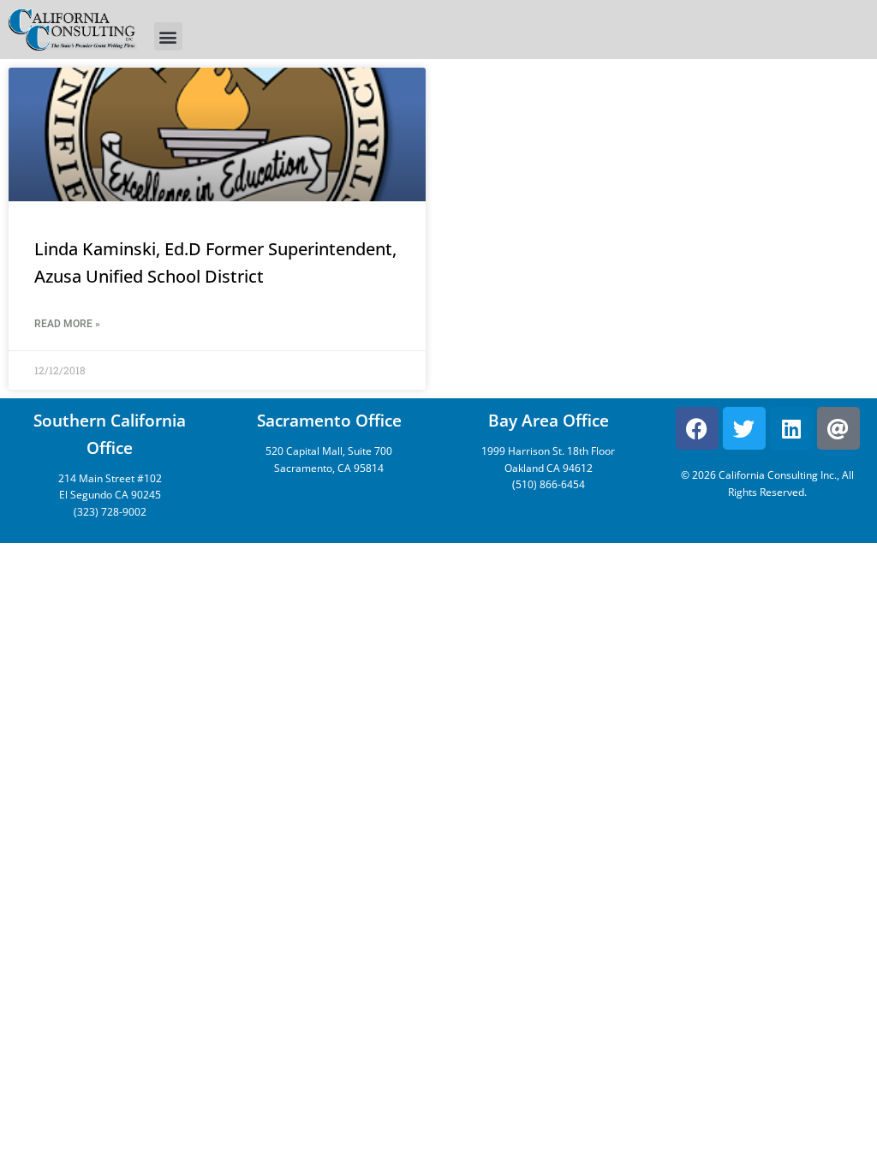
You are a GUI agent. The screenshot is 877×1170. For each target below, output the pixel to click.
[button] (168, 36)
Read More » (67, 324)
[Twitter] (744, 428)
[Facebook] (697, 428)
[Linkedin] (791, 428)
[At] (838, 428)
